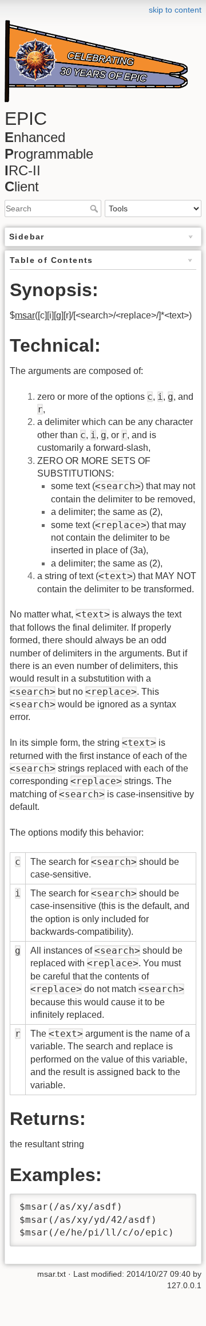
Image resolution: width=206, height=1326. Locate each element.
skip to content (175, 9)
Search (95, 208)
